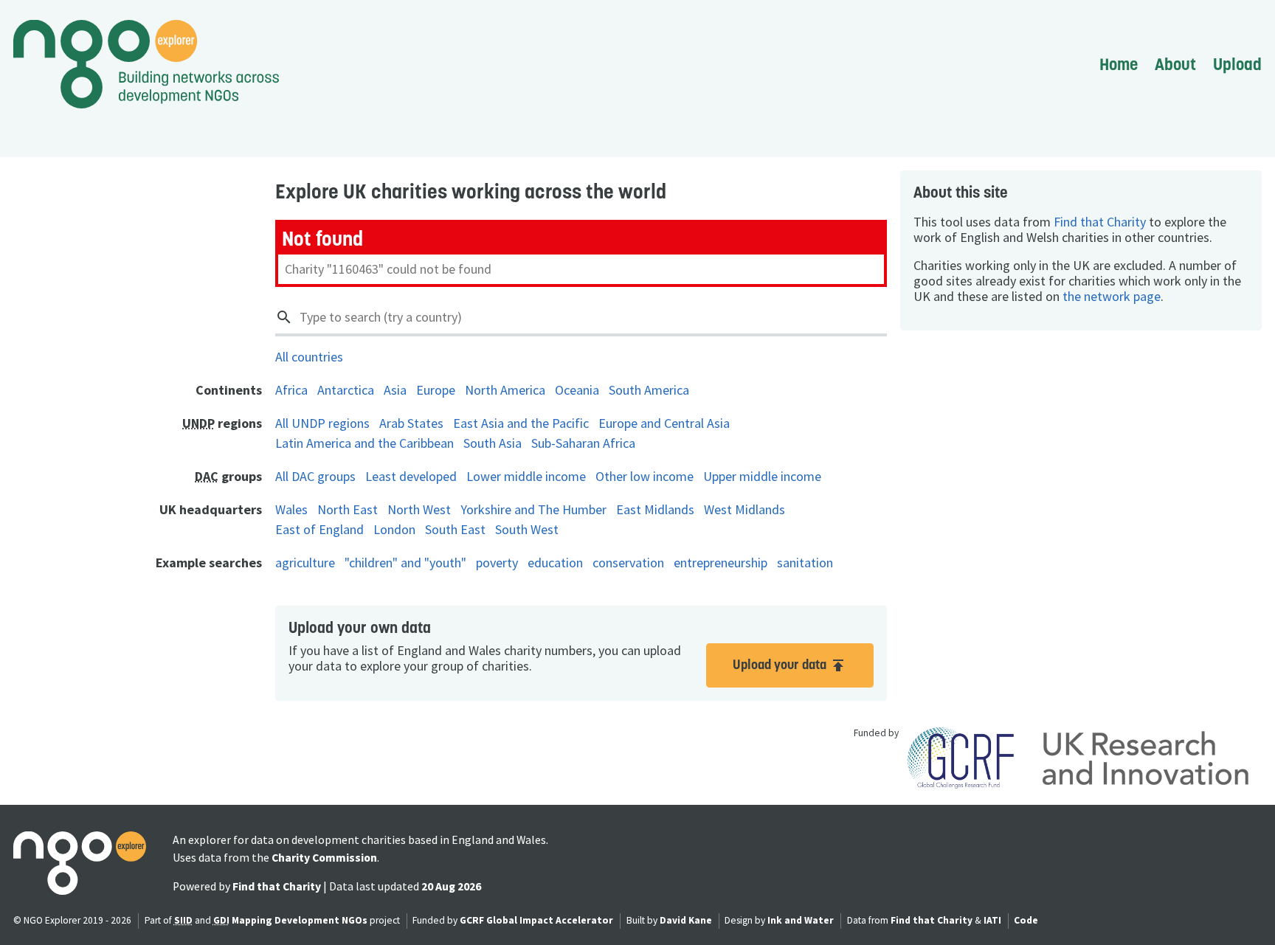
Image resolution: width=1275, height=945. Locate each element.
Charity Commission (324, 858)
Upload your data (790, 665)
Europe (435, 389)
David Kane (686, 920)
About (1175, 64)
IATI (992, 920)
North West (419, 509)
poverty (497, 562)
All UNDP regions (322, 423)
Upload (1237, 64)
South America (649, 389)
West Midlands (744, 509)
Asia (395, 389)
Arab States (411, 423)
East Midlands (655, 509)
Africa (291, 389)
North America (505, 389)
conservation (628, 562)
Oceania (577, 389)
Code (1026, 920)
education (555, 562)
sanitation (805, 562)
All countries (309, 356)
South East (455, 529)
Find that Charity (1100, 221)
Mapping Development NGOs (299, 920)
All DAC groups (315, 476)
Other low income (644, 476)
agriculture (305, 562)
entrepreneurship (720, 562)
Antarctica (345, 389)
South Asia (492, 443)
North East (347, 509)
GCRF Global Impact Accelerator (536, 920)
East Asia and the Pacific (521, 423)
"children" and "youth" (405, 562)
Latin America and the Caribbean (364, 443)
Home (1118, 64)
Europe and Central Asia (664, 423)
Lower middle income (526, 476)
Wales (291, 509)
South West (527, 529)
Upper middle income (762, 476)
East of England (319, 529)
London (394, 529)
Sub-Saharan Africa (583, 443)
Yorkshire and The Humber (533, 509)
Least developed (411, 476)
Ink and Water (800, 920)
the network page (1111, 296)
